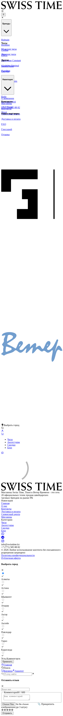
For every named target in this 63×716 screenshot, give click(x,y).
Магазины (6, 517)
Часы (10, 439)
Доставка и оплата (10, 511)
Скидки (11, 445)
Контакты (6, 508)
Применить (7, 661)
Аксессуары (13, 442)
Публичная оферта (11, 558)
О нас (4, 506)
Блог (9, 447)
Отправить (7, 713)
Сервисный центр (10, 514)
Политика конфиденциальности (18, 555)
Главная (5, 503)
